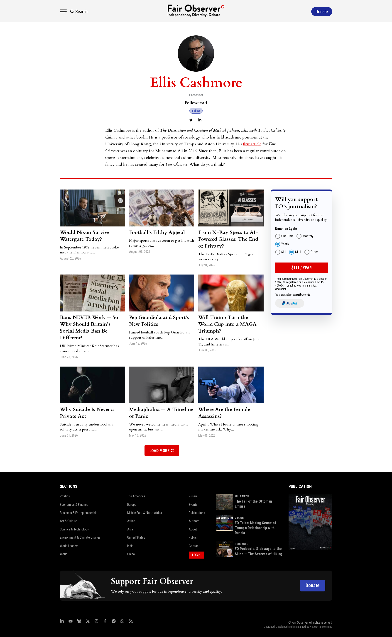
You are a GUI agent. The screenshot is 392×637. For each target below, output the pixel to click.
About (193, 529)
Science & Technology (74, 529)
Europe (131, 505)
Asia (130, 529)
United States (136, 537)
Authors (194, 521)
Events (193, 505)
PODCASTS (241, 544)
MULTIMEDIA (242, 496)
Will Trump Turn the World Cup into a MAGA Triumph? (227, 324)
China (131, 554)
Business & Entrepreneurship (78, 513)
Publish (193, 537)
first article (252, 144)
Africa (131, 521)
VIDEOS (239, 518)
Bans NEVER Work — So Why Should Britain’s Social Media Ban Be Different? (89, 327)
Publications (197, 513)
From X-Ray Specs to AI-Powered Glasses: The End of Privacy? (228, 239)
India (130, 546)
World (63, 554)
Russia (193, 496)
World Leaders (69, 546)
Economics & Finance (74, 505)
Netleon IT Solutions (321, 626)
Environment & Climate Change (80, 537)
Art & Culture (68, 521)
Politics (65, 496)
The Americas (136, 496)
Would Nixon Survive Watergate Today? (85, 236)
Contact (194, 546)
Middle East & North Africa (144, 513)
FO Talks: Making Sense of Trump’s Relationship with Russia (255, 528)
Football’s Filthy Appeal (157, 232)
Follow (196, 110)
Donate (313, 585)
